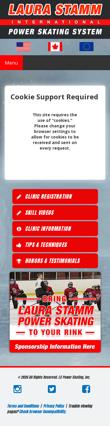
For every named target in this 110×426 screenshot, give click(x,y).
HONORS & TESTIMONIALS (51, 261)
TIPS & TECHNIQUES (45, 245)
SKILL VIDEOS (38, 213)
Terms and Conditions (23, 406)
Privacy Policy (53, 406)
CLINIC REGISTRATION (47, 196)
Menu (11, 62)
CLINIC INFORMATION (47, 229)
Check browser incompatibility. (42, 411)
